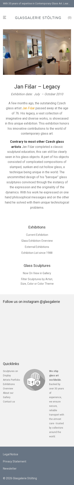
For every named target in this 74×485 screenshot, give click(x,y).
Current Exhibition (37, 234)
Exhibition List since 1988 (37, 252)
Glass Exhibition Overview (37, 240)
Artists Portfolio (11, 379)
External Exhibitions (37, 246)
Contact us (9, 401)
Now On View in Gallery (37, 273)
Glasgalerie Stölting (25, 478)
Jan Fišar (28, 108)
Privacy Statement (14, 461)
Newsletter (10, 468)
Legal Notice (10, 454)
